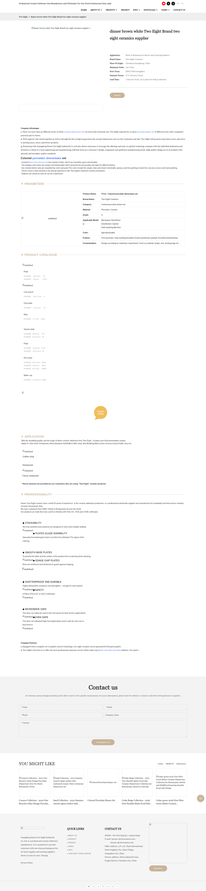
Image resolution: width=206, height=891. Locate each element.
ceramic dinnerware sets (74, 132)
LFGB (85, 512)
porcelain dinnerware (46, 158)
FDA (77, 512)
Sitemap (44, 855)
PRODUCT (170, 764)
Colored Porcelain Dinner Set (101, 800)
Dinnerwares (181, 764)
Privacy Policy (27, 863)
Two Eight (23, 17)
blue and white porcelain (110, 650)
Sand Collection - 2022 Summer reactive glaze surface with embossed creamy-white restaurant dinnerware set (68, 802)
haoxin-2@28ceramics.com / (124, 839)
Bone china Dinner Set (38, 162)
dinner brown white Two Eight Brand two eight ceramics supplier (58, 17)
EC (72, 512)
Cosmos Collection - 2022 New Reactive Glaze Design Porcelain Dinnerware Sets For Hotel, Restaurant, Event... (34, 802)
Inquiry (117, 95)
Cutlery (160, 764)
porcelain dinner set (145, 132)
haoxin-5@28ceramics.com (119, 842)
